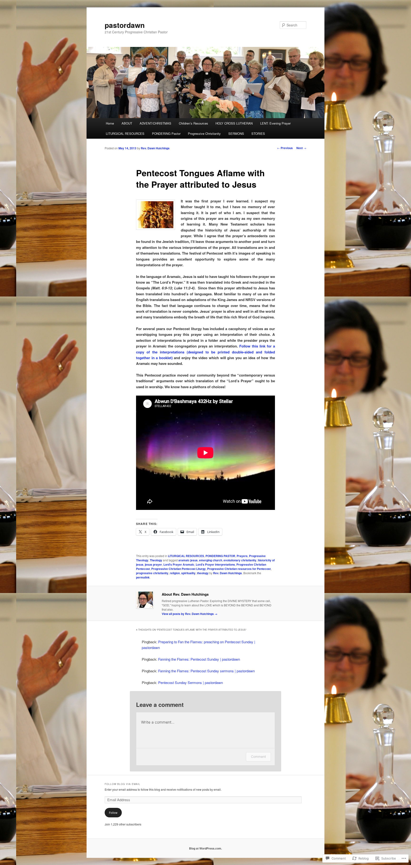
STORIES (258, 133)
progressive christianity (152, 573)
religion (175, 573)
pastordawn (125, 25)
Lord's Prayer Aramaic (178, 564)
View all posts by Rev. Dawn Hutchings (189, 614)
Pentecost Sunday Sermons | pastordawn (190, 682)
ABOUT (127, 123)
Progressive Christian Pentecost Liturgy (178, 569)
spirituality (188, 573)
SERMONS (236, 133)
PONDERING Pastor (166, 133)
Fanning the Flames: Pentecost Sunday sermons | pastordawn (206, 670)
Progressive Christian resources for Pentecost (239, 569)
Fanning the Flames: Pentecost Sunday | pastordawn (199, 659)
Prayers (242, 556)
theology (203, 573)
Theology (156, 560)
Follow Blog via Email (122, 784)
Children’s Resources (193, 123)
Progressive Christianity (204, 133)
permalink (143, 577)
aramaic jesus (188, 560)
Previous (285, 148)
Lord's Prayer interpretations (215, 564)
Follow (113, 812)
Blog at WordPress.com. (205, 848)
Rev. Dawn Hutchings (155, 148)
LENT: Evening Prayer (275, 123)
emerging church (210, 560)
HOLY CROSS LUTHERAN (234, 123)
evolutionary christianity (240, 560)
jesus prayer (153, 564)
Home (110, 123)
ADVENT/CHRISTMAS (155, 123)
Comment (258, 756)
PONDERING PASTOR (220, 556)
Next (301, 148)
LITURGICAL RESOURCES (125, 133)
